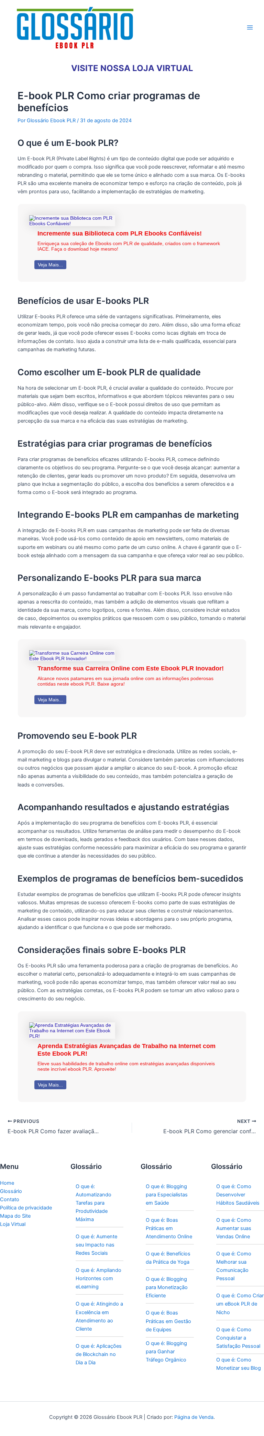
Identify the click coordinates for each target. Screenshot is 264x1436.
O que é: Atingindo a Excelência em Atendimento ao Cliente (99, 1316)
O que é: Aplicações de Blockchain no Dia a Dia (99, 1354)
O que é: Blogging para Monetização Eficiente (167, 1287)
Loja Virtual (12, 1224)
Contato (9, 1199)
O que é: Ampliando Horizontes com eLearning (98, 1278)
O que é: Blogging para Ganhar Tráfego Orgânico (166, 1351)
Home (7, 1183)
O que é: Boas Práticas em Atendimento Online (169, 1228)
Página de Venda (193, 1417)
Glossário (11, 1191)
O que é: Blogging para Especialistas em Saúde (167, 1194)
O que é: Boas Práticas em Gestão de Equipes (168, 1321)
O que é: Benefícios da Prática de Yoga (168, 1258)
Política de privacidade (26, 1208)
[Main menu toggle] (250, 27)
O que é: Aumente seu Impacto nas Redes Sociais (96, 1244)
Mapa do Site (15, 1216)
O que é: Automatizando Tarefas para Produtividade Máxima (93, 1202)
